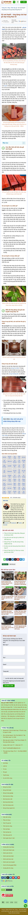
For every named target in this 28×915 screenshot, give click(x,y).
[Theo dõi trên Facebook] (2, 877)
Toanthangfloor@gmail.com (13, 748)
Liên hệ (5, 766)
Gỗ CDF (4, 476)
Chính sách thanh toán (8, 850)
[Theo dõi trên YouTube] (18, 877)
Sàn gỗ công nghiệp (8, 793)
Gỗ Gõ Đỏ (14, 471)
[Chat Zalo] (25, 901)
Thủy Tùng (9, 480)
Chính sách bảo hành (8, 856)
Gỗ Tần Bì (23, 471)
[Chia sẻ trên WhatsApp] (4, 559)
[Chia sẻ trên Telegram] (23, 559)
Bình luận (6, 644)
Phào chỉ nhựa (6, 820)
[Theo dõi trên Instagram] (5, 877)
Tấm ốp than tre (7, 832)
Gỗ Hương (23, 476)
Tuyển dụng (6, 775)
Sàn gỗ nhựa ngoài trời (9, 808)
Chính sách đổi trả (7, 853)
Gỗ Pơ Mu (14, 466)
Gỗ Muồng (14, 461)
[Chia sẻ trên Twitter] (12, 559)
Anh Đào (19, 484)
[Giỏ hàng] (18, 2)
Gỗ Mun (4, 488)
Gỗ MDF (9, 466)
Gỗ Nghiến (23, 488)
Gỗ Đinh (24, 492)
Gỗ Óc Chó (9, 457)
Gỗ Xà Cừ (14, 492)
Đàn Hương (4, 466)
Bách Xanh (23, 484)
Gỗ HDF (4, 471)
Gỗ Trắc (9, 488)
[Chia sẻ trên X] (10, 559)
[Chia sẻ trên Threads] (15, 559)
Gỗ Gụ (4, 480)
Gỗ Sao (19, 492)
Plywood (9, 471)
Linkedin (6, 523)
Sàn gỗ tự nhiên (7, 787)
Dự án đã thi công (7, 778)
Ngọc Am (14, 488)
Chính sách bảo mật (8, 859)
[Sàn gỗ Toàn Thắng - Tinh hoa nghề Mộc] (6, 2)
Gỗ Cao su (14, 476)
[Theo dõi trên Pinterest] (13, 877)
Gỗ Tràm (19, 461)
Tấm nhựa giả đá (7, 835)
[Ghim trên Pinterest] (18, 559)
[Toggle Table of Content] (23, 143)
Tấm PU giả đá (7, 823)
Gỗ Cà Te (19, 476)
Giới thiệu (5, 763)
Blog (9, 7)
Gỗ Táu (19, 480)
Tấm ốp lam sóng (7, 826)
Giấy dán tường (7, 817)
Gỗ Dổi (19, 488)
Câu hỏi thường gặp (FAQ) (9, 865)
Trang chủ (4, 7)
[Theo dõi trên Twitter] (10, 877)
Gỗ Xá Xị (9, 484)
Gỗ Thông (4, 461)
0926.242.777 (19, 745)
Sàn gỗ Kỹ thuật (7, 790)
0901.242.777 (10, 745)
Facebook (13, 523)
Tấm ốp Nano (6, 829)
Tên (4, 657)
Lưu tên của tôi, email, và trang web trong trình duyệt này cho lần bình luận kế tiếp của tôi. (14, 680)
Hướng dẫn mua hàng (8, 847)
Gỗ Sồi (4, 457)
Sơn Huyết (4, 484)
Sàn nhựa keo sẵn (7, 799)
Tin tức (5, 769)
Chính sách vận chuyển (9, 862)
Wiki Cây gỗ (14, 7)
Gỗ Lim (23, 457)
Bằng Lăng (23, 480)
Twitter (20, 523)
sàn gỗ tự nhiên (15, 368)
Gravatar (5, 525)
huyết (5, 85)
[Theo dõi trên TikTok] (8, 877)
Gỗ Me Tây (23, 461)
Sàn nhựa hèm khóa (8, 802)
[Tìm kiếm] (14, 2)
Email (5, 664)
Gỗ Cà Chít (19, 471)
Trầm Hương (4, 492)
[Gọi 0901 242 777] (25, 906)
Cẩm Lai (9, 461)
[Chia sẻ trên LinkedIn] (20, 559)
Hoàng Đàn (9, 476)
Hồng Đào (14, 480)
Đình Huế (5, 500)
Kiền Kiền (15, 484)
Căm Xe (19, 457)
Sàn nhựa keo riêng (8, 796)
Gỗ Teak (15, 457)
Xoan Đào (9, 492)
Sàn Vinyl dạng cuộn (8, 805)
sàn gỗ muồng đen (14, 374)
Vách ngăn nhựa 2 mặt (8, 838)
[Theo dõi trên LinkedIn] (16, 877)
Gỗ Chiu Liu (24, 466)
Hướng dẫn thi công (8, 868)
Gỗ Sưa (19, 466)
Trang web (6, 671)
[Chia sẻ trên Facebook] (7, 559)
